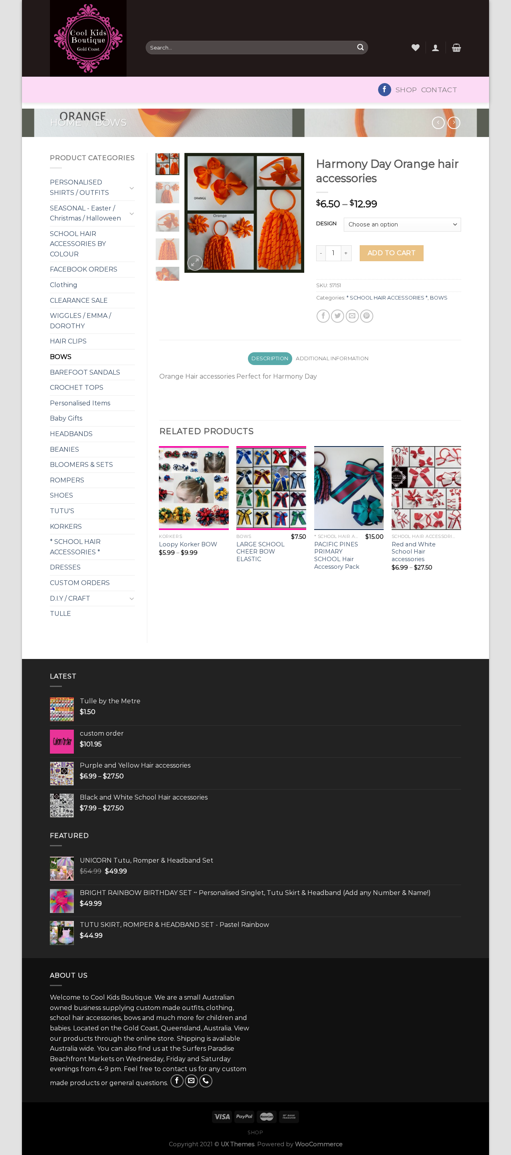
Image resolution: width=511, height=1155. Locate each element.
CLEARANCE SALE (79, 300)
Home (65, 122)
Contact (439, 89)
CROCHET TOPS (76, 387)
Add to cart (392, 253)
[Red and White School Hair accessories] (426, 488)
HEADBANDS (71, 434)
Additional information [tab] (332, 358)
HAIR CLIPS (68, 341)
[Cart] (456, 47)
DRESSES (65, 567)
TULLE (60, 613)
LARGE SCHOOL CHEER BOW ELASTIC (260, 552)
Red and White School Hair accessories (414, 552)
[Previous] (197, 213)
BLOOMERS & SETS (81, 464)
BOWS (111, 122)
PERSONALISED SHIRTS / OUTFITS (79, 187)
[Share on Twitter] (337, 316)
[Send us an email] (191, 1081)
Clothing (63, 285)
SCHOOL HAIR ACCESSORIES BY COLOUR (78, 244)
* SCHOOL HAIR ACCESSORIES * (75, 547)
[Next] (292, 213)
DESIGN (326, 223)
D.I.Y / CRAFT (70, 598)
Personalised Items (80, 403)
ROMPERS (67, 480)
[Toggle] (132, 187)
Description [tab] (270, 358)
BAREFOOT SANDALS (85, 372)
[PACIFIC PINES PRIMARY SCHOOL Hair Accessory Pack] (349, 488)
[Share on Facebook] (323, 316)
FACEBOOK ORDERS (83, 269)
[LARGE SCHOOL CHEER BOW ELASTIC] (271, 488)
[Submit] (360, 47)
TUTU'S (62, 511)
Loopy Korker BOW (188, 544)
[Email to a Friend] (352, 316)
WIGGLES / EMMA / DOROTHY (80, 321)
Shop (406, 89)
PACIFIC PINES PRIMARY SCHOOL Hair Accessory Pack (336, 555)
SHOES (61, 495)
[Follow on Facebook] (384, 90)
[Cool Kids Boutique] (92, 38)
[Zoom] (195, 263)
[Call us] (205, 1081)
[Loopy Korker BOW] (194, 488)
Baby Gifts (66, 418)
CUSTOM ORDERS (80, 583)
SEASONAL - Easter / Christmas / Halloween (85, 213)
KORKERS (66, 526)
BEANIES (64, 449)
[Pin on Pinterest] (366, 316)
